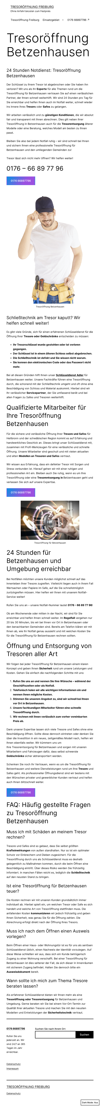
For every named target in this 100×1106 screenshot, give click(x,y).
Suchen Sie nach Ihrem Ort (50, 1028)
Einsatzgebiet (51, 19)
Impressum (13, 1068)
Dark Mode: (87, 1102)
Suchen (84, 1034)
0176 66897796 (21, 180)
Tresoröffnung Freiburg (32, 7)
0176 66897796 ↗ (78, 19)
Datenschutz (14, 1064)
